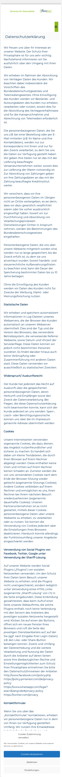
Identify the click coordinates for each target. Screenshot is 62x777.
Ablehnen (32, 762)
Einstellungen (32, 770)
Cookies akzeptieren (32, 754)
